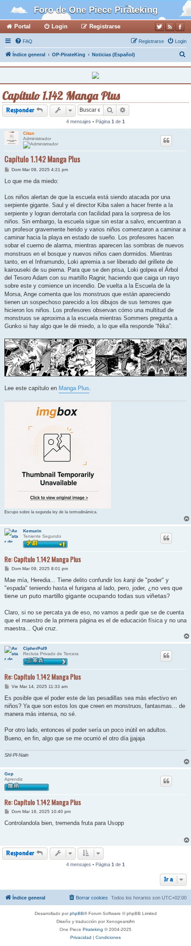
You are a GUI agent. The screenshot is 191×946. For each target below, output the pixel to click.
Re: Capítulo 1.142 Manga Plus (42, 559)
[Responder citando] (166, 140)
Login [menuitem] (60, 26)
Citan (28, 133)
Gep (8, 773)
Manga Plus (74, 388)
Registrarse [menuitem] (104, 26)
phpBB (77, 913)
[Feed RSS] (169, 26)
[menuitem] (23, 41)
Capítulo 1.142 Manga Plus (61, 95)
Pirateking (93, 929)
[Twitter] (159, 26)
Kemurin (32, 530)
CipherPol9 (35, 648)
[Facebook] (179, 26)
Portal (22, 26)
